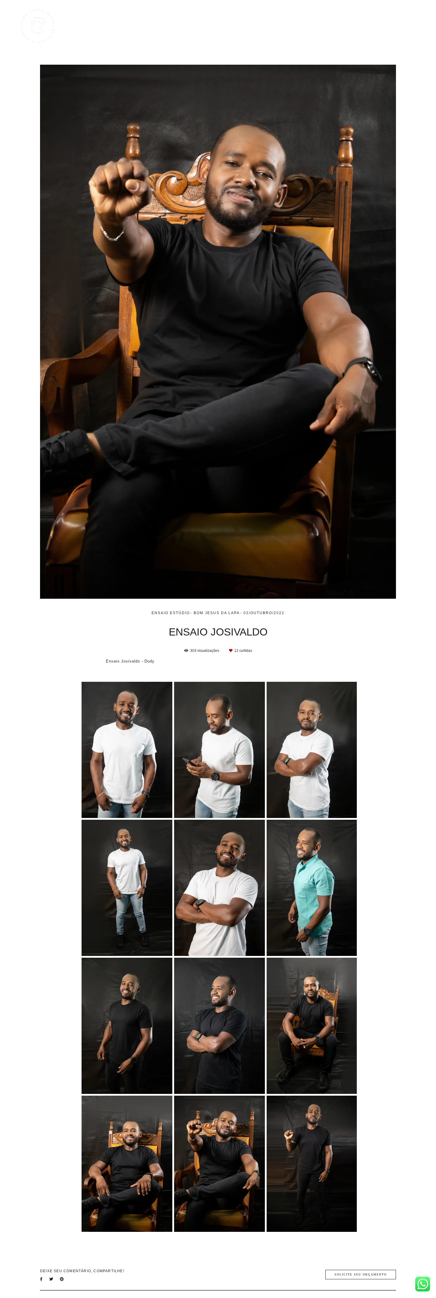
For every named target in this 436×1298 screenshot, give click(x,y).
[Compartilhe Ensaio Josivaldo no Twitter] (51, 1279)
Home (276, 26)
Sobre (377, 26)
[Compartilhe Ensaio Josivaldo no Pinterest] (62, 1279)
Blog (355, 26)
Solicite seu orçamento (361, 1274)
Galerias (331, 26)
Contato (402, 26)
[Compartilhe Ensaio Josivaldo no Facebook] (41, 1279)
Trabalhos (303, 26)
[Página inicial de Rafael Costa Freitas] (40, 26)
